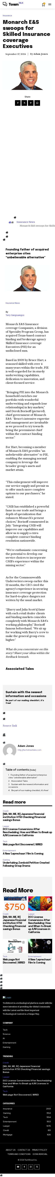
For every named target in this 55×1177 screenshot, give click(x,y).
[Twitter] (24, 103)
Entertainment (9, 850)
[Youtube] (18, 1167)
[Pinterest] (31, 103)
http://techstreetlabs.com (29, 750)
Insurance (7, 16)
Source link (10, 725)
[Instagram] (30, 1167)
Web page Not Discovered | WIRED (22, 844)
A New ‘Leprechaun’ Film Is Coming (23, 853)
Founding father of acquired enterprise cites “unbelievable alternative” (27, 776)
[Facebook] (18, 103)
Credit (5, 811)
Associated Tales (19, 781)
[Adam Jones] (9, 750)
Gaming (6, 860)
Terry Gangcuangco (15, 315)
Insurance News (26, 222)
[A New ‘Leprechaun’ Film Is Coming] (40, 946)
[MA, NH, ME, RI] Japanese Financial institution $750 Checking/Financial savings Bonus (24, 817)
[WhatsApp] (37, 103)
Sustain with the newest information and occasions (28, 785)
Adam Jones (41, 54)
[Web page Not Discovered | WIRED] (15, 946)
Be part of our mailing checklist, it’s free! (29, 790)
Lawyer (6, 826)
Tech (5, 841)
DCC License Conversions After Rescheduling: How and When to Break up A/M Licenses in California (27, 832)
